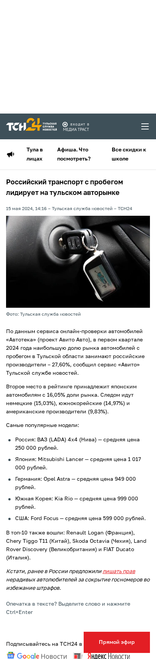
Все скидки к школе (129, 154)
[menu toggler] (145, 126)
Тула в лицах (35, 154)
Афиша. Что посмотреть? (73, 154)
